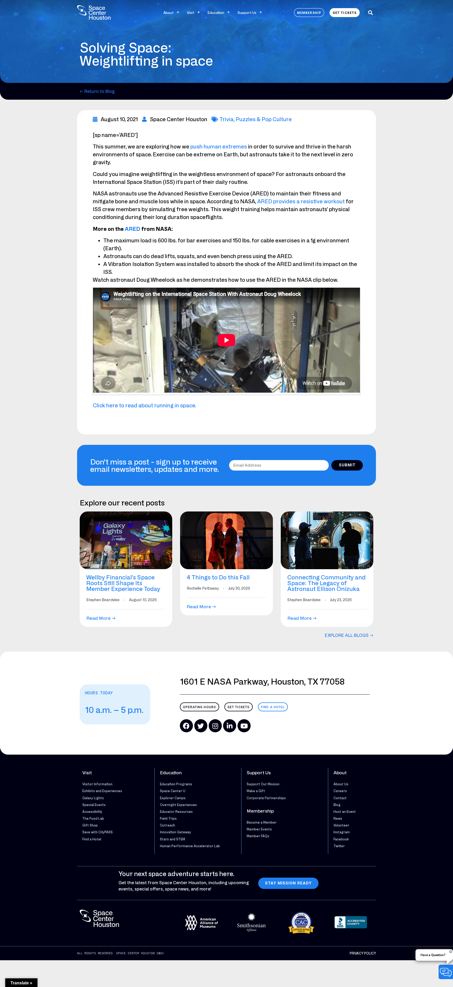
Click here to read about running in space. (144, 405)
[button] (370, 12)
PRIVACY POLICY (363, 953)
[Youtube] (244, 725)
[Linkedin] (229, 725)
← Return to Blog (97, 91)
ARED (132, 229)
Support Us (247, 12)
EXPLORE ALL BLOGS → (349, 635)
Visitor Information (97, 784)
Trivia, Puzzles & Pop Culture (255, 119)
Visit (190, 12)
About (168, 12)
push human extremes (218, 146)
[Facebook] (186, 725)
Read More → (101, 618)
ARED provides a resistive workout (301, 201)
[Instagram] (215, 725)
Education (216, 12)
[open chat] (446, 972)
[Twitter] (200, 725)
